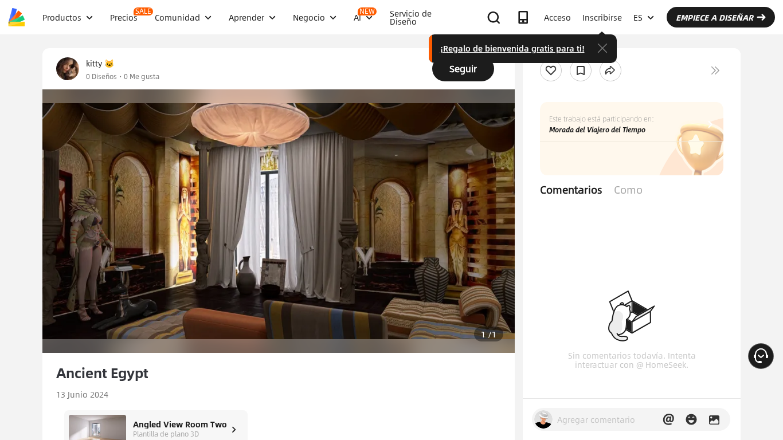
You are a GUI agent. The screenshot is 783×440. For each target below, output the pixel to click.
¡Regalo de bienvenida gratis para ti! (512, 48)
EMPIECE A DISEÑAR (714, 17)
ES (638, 17)
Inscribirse (602, 17)
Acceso (557, 17)
